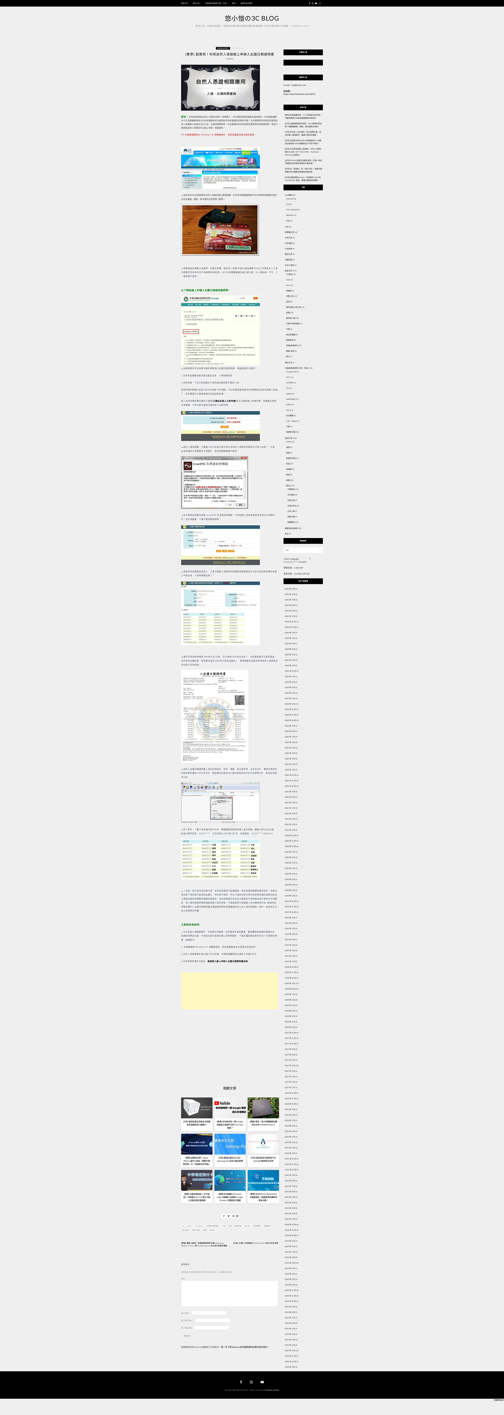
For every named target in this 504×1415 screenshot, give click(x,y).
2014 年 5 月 (290, 1263)
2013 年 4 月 (290, 1334)
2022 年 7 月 (290, 737)
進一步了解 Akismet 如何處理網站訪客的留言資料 (244, 1347)
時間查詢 (267, 1226)
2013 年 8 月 (290, 1312)
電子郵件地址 (187, 1320)
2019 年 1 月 (290, 961)
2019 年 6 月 (290, 934)
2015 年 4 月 (290, 1202)
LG (287, 388)
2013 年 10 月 (290, 1301)
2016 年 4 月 (290, 1137)
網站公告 (288, 362)
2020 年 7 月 (290, 863)
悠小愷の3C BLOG (252, 18)
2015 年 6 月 (290, 1191)
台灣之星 (291, 500)
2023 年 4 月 (290, 687)
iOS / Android (291, 209)
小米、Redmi (291, 421)
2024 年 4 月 (290, 649)
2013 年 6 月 (290, 1323)
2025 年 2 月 (290, 611)
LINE (287, 227)
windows (199, 1226)
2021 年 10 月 (290, 786)
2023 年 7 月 (290, 676)
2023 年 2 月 (290, 698)
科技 (288, 464)
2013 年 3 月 (290, 1339)
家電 (288, 312)
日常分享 (288, 238)
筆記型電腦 (290, 334)
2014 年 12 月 (290, 1224)
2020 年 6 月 (290, 868)
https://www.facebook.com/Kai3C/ (300, 94)
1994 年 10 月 (290, 1361)
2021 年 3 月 (290, 819)
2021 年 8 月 (290, 797)
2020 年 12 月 (290, 835)
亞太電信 (291, 495)
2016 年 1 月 (290, 1153)
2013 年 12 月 (290, 1290)
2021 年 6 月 (290, 802)
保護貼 (289, 291)
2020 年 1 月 (290, 896)
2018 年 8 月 (290, 989)
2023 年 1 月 (290, 704)
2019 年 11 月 (290, 906)
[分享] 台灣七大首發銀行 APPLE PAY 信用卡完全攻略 (255, 1243)
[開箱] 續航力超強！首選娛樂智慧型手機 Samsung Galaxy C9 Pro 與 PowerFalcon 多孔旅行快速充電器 (204, 1244)
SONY (288, 404)
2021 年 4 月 (290, 813)
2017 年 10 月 (290, 1043)
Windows (290, 215)
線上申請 (185, 1230)
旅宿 (288, 447)
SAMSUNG (290, 399)
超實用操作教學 (247, 3)
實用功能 (238, 1226)
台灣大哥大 (292, 506)
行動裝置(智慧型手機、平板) (216, 3)
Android (289, 199)
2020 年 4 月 (290, 879)
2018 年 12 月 (290, 967)
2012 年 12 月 (290, 1356)
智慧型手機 (290, 432)
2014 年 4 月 (290, 1268)
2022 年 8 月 (290, 731)
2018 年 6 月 (290, 1000)
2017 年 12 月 (290, 1033)
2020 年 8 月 (290, 857)
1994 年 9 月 (290, 1367)
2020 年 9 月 (290, 852)
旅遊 (288, 453)
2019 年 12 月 (290, 901)
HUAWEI (289, 382)
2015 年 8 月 (290, 1181)
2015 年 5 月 (290, 1197)
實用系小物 (290, 318)
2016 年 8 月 (290, 1115)
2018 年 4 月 (290, 1011)
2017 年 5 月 (290, 1065)
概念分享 (288, 254)
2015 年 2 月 (290, 1213)
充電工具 (289, 296)
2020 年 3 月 (290, 885)
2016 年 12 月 (290, 1093)
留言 (183, 1278)
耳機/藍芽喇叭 (292, 345)
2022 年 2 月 (290, 764)
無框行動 (291, 516)
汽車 (288, 329)
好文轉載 (289, 415)
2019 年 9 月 (290, 917)
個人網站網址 (186, 1328)
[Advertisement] (229, 991)
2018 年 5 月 (290, 1005)
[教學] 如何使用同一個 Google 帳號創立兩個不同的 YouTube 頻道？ (230, 1124)
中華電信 (291, 489)
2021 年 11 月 (290, 780)
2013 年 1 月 (290, 1350)
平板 (288, 426)
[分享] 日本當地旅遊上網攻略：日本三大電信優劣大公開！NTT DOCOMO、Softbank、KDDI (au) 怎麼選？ (303, 152)
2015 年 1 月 (290, 1219)
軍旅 (288, 474)
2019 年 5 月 (290, 939)
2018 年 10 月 (290, 978)
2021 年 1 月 (290, 830)
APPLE (289, 442)
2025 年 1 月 (290, 616)
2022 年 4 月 (290, 753)
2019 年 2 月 (290, 956)
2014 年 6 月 (290, 1257)
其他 (288, 301)
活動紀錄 (288, 259)
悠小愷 (247, 1226)
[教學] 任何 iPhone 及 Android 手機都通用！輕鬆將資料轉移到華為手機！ (263, 1197)
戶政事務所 (257, 1226)
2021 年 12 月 (290, 775)
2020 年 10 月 (290, 846)
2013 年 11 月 (290, 1296)
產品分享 (196, 3)
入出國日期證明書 (212, 1226)
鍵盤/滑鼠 (290, 351)
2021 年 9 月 (290, 791)
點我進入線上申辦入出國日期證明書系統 (228, 961)
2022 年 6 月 (290, 742)
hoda (288, 280)
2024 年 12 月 (290, 621)
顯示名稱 (185, 1313)
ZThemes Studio (272, 1390)
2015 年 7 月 (290, 1186)
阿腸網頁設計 (499, 1400)
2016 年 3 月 (290, 1142)
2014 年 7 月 (290, 1252)
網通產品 (289, 340)
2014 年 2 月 (290, 1279)
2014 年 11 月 (290, 1230)
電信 (234, 3)
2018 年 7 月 (290, 994)
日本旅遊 (288, 243)
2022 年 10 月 (290, 720)
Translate (302, 562)
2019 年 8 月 (290, 923)
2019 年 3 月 (290, 950)
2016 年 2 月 (290, 1148)
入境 (223, 1226)
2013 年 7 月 (290, 1318)
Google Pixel (291, 372)
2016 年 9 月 (290, 1109)
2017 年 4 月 (290, 1071)
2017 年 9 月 (290, 1049)
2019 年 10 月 (290, 912)
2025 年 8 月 (290, 594)
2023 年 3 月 (290, 693)
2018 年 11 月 (290, 972)
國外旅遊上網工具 (293, 307)
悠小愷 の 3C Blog (303, 62)
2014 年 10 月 (290, 1235)
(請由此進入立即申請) (225, 401)
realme (289, 393)
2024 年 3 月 (290, 654)
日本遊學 (288, 249)
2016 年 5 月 (290, 1131)
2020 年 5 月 (290, 874)
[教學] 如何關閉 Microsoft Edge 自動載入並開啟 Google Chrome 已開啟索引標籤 (230, 1197)
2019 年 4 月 (290, 945)
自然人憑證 (196, 1230)
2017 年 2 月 (290, 1082)
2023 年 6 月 (290, 682)
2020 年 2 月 (290, 890)
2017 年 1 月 (290, 1087)
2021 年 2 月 (290, 824)
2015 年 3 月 (290, 1208)
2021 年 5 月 (290, 808)
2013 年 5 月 (290, 1328)
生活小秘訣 (289, 265)
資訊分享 (184, 3)
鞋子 (288, 356)
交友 (288, 220)
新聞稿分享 (289, 232)
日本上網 (291, 511)
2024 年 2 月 (290, 660)
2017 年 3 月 (290, 1076)
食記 (286, 534)
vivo (287, 410)
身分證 (212, 1230)
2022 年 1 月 (290, 770)
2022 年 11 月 (290, 715)
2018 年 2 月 (290, 1022)
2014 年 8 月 (290, 1246)
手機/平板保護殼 (293, 323)
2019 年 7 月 (290, 928)
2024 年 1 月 (290, 665)
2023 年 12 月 (290, 671)
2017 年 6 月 (290, 1060)
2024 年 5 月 (290, 643)
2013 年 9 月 (290, 1307)
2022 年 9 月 (290, 726)
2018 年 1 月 (290, 1027)
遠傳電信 (291, 522)
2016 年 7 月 (290, 1120)
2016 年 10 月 (290, 1104)
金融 (288, 480)
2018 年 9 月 (290, 983)
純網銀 (289, 469)
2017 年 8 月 (290, 1055)
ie (183, 1226)
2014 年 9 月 (290, 1241)
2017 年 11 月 (290, 1038)
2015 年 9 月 (290, 1175)
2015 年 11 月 (290, 1164)
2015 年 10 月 (290, 1169)
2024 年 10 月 (290, 627)
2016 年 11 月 (290, 1098)
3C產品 (289, 274)
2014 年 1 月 (290, 1285)
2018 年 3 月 (290, 1016)
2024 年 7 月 (290, 638)
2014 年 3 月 (290, 1274)
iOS (287, 204)
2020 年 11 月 (290, 841)
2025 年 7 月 (290, 600)
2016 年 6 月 (290, 1126)
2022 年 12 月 (290, 709)
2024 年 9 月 (290, 632)
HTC (288, 377)
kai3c (190, 1226)
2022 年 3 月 (290, 759)
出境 (230, 1226)
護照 (205, 1230)
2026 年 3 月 (290, 589)
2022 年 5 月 (290, 748)
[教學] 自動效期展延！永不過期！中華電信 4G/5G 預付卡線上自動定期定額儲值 (196, 1197)
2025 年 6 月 (290, 605)
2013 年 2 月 (290, 1345)
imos (288, 285)
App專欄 (288, 195)
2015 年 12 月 (290, 1159)
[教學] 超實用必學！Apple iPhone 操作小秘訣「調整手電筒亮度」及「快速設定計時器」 (197, 1161)
